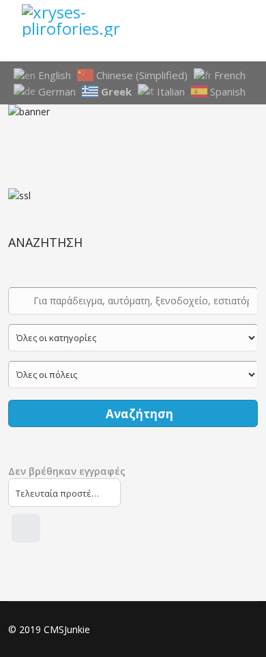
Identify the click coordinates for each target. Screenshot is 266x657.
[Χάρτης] (26, 528)
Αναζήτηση (138, 414)
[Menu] (238, 20)
